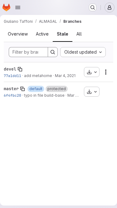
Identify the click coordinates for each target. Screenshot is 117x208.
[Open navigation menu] (18, 7)
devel (10, 69)
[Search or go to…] (92, 7)
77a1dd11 (12, 75)
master (11, 88)
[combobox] (83, 52)
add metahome (38, 75)
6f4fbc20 (12, 95)
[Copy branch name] (20, 69)
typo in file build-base (44, 95)
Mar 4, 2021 (65, 75)
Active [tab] (42, 33)
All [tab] (79, 33)
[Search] (53, 52)
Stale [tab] (62, 33)
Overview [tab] (18, 33)
